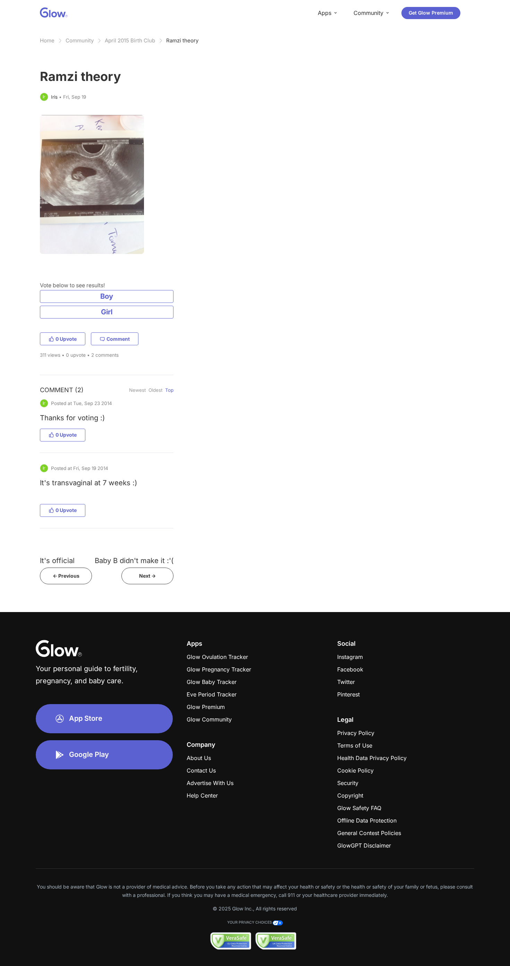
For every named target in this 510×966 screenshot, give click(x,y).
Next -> (147, 576)
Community (80, 40)
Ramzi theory (182, 40)
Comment (118, 339)
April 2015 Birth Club (130, 40)
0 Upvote (66, 339)
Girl (106, 311)
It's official (57, 560)
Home (47, 40)
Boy (106, 296)
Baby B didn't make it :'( (134, 560)
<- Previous (66, 576)
